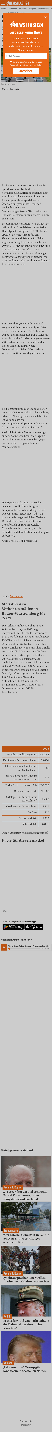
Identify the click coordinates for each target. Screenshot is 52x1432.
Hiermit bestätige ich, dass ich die (27, 62)
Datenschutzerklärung (20, 65)
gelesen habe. (36, 65)
